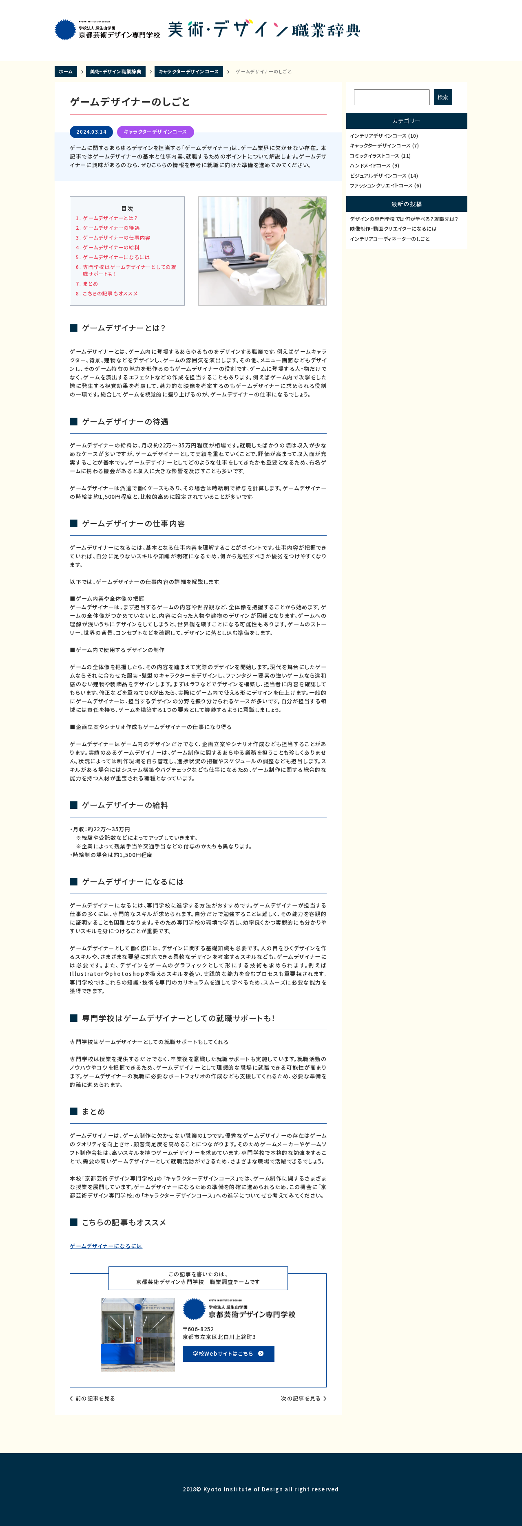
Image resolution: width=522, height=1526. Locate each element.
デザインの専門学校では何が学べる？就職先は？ (404, 219)
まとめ (90, 283)
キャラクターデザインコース (156, 131)
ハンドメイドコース (374, 165)
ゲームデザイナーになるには (116, 257)
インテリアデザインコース (384, 135)
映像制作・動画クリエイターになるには (393, 228)
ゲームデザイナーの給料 (111, 247)
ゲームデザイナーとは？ (110, 218)
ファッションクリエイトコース (385, 185)
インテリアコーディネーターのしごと (390, 239)
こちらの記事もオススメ (110, 293)
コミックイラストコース (380, 155)
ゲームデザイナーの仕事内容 (116, 237)
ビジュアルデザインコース (384, 175)
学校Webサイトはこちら (223, 1353)
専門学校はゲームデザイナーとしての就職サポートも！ (129, 271)
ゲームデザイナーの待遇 (111, 228)
